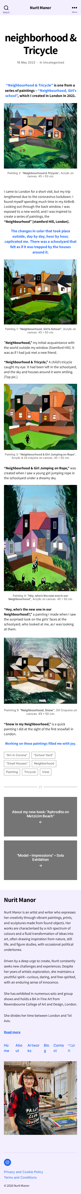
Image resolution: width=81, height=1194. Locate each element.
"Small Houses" (17, 763)
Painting (12, 772)
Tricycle (30, 772)
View (45, 772)
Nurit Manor (40, 8)
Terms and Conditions (20, 1177)
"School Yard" (43, 755)
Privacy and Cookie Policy (23, 1172)
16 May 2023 (26, 62)
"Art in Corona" (16, 755)
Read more (12, 1032)
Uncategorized (53, 62)
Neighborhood (44, 763)
